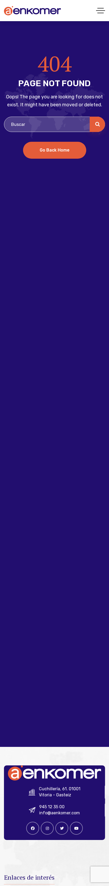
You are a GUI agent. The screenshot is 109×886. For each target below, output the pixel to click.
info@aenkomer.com (59, 812)
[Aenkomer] (32, 10)
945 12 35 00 (52, 806)
